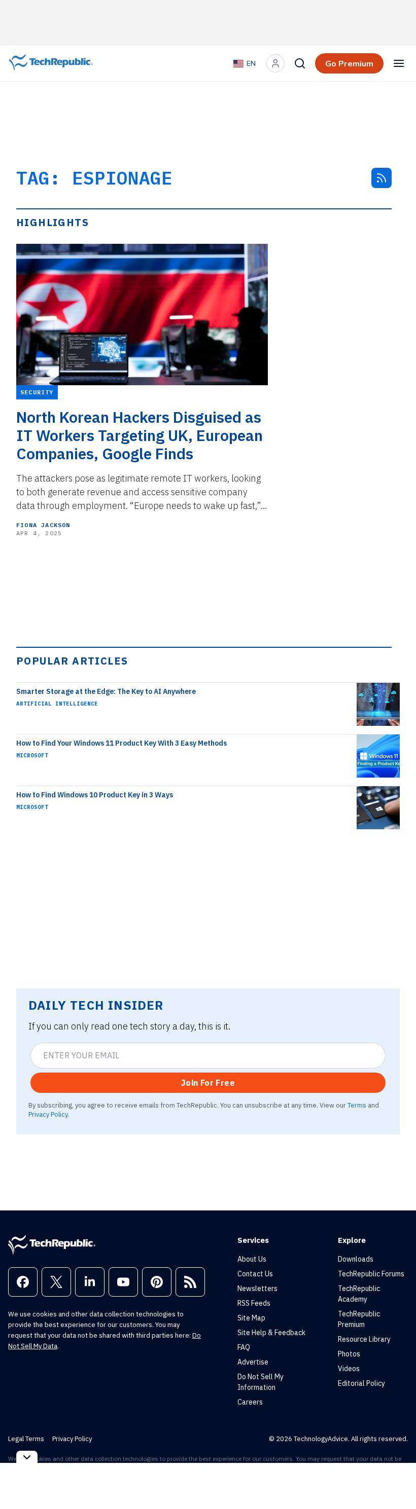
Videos (349, 1368)
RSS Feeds (253, 1303)
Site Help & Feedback (271, 1332)
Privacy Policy (47, 1114)
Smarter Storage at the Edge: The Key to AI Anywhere (106, 691)
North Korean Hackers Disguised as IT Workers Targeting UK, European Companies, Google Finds (139, 435)
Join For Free (208, 1083)
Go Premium (349, 63)
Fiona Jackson (43, 525)
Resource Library (364, 1339)
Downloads (355, 1259)
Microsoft (32, 755)
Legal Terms (26, 1438)
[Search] (300, 63)
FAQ (243, 1347)
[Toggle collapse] (27, 1457)
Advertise (252, 1362)
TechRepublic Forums (371, 1273)
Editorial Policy (361, 1383)
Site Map (251, 1317)
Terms (357, 1105)
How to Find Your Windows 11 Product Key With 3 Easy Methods (121, 743)
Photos (349, 1353)
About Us (251, 1259)
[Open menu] (399, 63)
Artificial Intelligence (57, 703)
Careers (250, 1402)
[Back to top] (396, 1478)
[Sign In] (275, 63)
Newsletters (257, 1288)
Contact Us (255, 1273)
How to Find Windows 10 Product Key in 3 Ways (94, 794)
